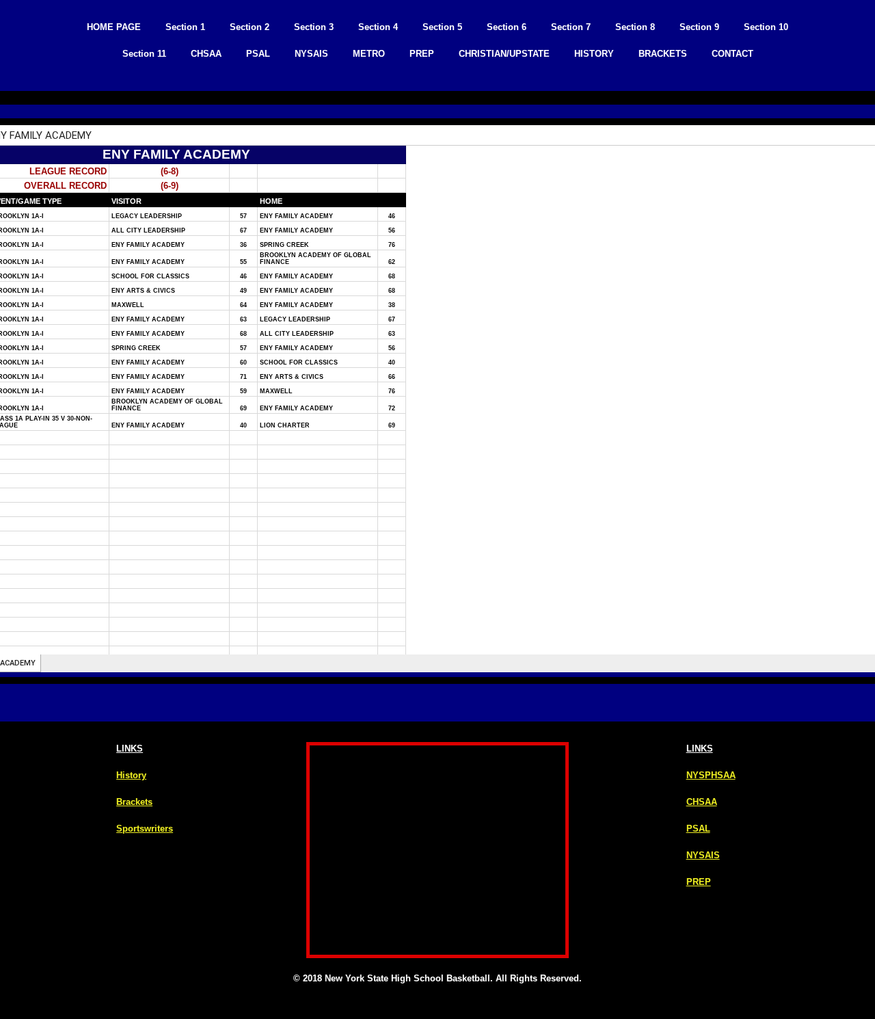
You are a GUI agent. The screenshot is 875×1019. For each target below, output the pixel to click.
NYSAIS (311, 54)
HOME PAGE (114, 27)
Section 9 (699, 27)
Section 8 (635, 27)
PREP (421, 54)
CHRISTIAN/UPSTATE (504, 54)
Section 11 (144, 54)
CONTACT (732, 54)
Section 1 (185, 27)
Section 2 (249, 27)
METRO (369, 54)
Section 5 (442, 27)
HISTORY (594, 54)
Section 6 (506, 27)
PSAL (258, 54)
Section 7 (571, 27)
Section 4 (378, 27)
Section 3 (314, 27)
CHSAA (206, 54)
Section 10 (766, 27)
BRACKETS (662, 54)
